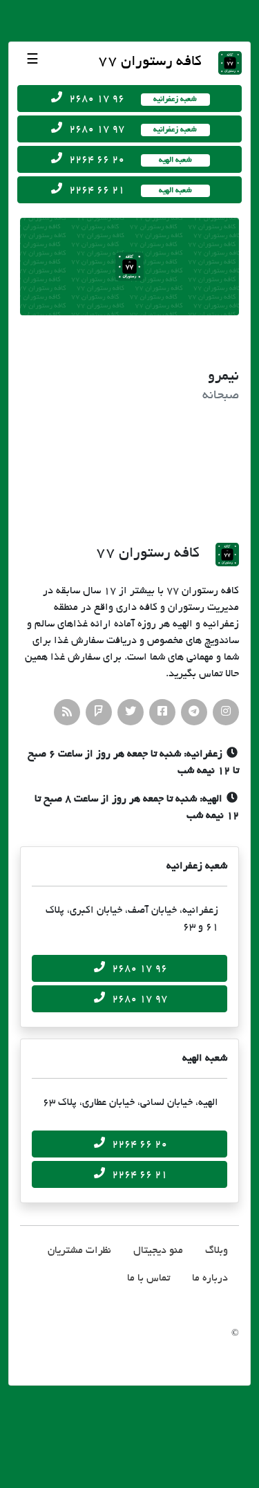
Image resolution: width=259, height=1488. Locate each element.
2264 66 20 (138, 159)
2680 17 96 (135, 98)
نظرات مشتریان (79, 1250)
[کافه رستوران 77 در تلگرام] (194, 712)
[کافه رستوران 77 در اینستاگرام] (226, 712)
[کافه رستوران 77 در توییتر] (130, 712)
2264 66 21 (138, 190)
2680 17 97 (135, 129)
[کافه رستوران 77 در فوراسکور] (99, 712)
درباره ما (210, 1278)
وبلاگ (216, 1250)
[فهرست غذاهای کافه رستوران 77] (67, 712)
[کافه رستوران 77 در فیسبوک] (162, 712)
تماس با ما (148, 1278)
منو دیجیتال (158, 1250)
